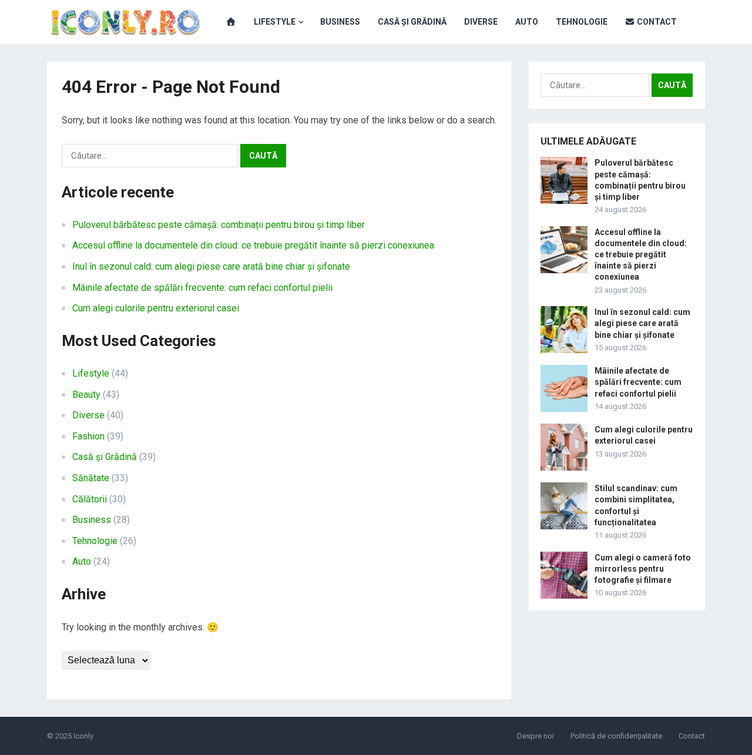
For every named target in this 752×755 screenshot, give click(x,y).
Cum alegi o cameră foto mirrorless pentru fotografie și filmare (643, 569)
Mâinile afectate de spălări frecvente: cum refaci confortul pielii (202, 287)
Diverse (481, 21)
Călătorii (89, 499)
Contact (656, 21)
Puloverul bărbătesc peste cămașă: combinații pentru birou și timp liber (218, 224)
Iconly (83, 735)
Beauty (86, 394)
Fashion (88, 436)
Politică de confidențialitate (616, 735)
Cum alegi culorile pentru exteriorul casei (155, 308)
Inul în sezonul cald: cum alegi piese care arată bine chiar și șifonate (211, 266)
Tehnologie (581, 21)
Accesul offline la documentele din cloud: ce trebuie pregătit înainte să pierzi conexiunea (253, 245)
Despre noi (535, 735)
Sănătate (90, 478)
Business (340, 21)
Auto (526, 21)
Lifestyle (275, 21)
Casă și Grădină (412, 21)
